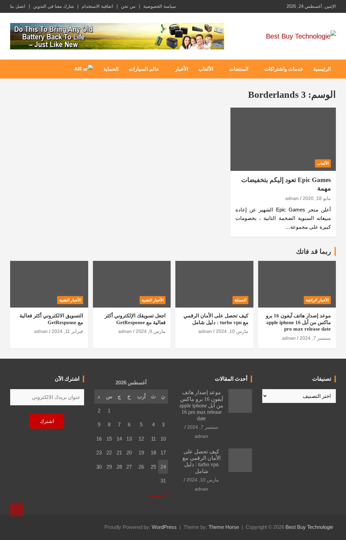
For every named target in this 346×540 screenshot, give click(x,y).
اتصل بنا (17, 6)
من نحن (128, 6)
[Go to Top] (17, 509)
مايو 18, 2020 (317, 198)
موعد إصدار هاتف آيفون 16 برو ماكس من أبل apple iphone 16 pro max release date (298, 322)
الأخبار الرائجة (317, 300)
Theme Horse (223, 527)
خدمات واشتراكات (283, 69)
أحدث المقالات (231, 379)
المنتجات (238, 69)
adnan (292, 198)
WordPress (164, 527)
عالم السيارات (144, 69)
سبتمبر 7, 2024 (315, 338)
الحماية (111, 69)
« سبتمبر (158, 495)
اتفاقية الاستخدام (97, 6)
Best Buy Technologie (309, 527)
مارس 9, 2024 (151, 331)
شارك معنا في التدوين (53, 6)
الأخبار (181, 69)
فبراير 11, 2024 (67, 331)
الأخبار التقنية (153, 300)
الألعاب (205, 69)
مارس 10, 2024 (232, 331)
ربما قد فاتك (313, 251)
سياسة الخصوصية (159, 6)
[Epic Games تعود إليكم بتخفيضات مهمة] (283, 139)
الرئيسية (322, 69)
